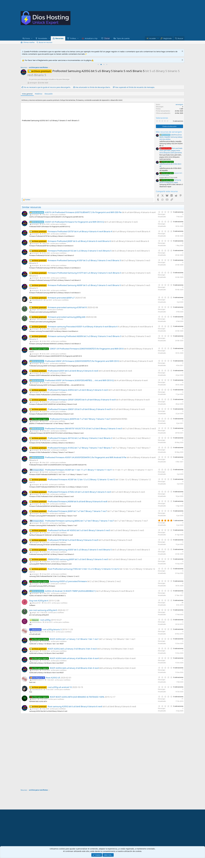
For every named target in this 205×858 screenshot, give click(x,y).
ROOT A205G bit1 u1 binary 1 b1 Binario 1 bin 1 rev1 (74, 639)
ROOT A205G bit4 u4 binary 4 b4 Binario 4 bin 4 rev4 (74, 658)
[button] (31, 38)
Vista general (27, 93)
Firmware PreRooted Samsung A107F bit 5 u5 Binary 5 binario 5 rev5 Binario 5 (84, 272)
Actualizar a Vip (91, 38)
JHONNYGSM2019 (38, 632)
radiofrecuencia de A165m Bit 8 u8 (170, 164)
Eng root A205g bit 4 (38, 600)
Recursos (59, 38)
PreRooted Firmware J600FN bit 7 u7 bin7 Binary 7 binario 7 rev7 (80, 419)
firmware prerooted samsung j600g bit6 (66, 317)
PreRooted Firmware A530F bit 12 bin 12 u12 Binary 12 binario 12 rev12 (81, 479)
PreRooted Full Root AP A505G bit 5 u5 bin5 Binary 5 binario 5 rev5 (79, 530)
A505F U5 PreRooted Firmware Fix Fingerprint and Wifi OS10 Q (74, 221)
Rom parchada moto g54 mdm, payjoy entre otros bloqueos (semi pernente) (170, 150)
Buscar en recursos (45, 42)
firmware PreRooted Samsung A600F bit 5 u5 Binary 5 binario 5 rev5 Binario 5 (84, 285)
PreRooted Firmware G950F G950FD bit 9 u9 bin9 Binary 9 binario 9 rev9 (82, 399)
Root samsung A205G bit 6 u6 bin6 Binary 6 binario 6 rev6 (75, 706)
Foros (27, 38)
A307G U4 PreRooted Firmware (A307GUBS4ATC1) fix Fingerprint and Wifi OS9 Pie (83, 212)
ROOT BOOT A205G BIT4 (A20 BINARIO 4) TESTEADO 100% (77, 696)
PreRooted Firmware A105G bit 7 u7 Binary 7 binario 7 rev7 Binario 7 (80, 447)
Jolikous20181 (36, 603)
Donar (107, 38)
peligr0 (34, 310)
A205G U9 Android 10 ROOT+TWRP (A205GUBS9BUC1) (70, 591)
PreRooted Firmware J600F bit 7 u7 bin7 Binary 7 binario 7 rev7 (77, 511)
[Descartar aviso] (182, 51)
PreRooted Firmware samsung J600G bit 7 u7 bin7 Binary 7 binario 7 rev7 (79, 520)
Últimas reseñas (29, 42)
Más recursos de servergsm (169, 131)
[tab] (98, 64)
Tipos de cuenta (123, 38)
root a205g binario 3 (52, 629)
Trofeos (73, 38)
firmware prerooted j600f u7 (61, 297)
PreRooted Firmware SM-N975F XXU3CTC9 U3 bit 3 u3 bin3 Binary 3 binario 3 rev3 (83, 428)
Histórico (38, 93)
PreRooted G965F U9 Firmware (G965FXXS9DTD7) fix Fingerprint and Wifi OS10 (82, 361)
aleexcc (34, 699)
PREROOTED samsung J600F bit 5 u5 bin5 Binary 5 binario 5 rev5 (78, 559)
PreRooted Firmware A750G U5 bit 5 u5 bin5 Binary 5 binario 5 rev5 (79, 492)
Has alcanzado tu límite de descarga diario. (92, 87)
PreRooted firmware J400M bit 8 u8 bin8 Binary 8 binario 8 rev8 (77, 501)
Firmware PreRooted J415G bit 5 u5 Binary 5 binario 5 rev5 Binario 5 (80, 250)
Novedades (42, 38)
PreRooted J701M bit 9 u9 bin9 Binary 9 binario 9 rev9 (73, 540)
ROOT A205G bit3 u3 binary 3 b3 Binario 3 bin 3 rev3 (72, 648)
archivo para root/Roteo (58, 215)
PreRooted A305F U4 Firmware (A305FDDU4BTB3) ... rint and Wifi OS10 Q (79, 380)
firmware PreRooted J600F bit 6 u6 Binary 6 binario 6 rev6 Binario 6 (79, 241)
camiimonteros (37, 622)
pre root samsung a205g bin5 (43, 610)
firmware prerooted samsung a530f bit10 (67, 307)
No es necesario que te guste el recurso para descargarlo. (47, 87)
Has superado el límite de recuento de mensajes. (135, 87)
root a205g (45, 619)
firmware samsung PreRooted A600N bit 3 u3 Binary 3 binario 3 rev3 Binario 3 (84, 336)
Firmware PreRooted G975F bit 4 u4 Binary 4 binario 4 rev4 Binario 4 (80, 231)
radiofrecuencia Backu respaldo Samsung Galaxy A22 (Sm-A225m (170, 137)
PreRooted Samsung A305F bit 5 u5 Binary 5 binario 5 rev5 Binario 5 (80, 549)
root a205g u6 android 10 (60, 687)
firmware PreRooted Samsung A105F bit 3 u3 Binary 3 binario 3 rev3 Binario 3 (84, 260)
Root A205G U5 (53, 677)
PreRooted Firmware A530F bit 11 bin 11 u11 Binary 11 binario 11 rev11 (79, 469)
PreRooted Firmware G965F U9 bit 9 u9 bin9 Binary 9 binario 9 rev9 (79, 409)
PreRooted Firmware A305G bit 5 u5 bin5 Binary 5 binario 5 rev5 (78, 390)
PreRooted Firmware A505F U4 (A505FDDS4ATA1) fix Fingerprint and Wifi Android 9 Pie (85, 457)
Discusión (49, 93)
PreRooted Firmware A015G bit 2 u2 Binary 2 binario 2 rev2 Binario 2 (80, 438)
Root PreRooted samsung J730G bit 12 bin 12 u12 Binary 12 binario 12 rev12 (83, 569)
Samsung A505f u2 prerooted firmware (68, 581)
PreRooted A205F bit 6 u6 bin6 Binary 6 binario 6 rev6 (73, 370)
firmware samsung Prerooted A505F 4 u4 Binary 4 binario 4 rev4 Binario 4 (82, 326)
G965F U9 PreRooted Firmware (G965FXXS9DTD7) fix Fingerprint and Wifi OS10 (87, 348)
